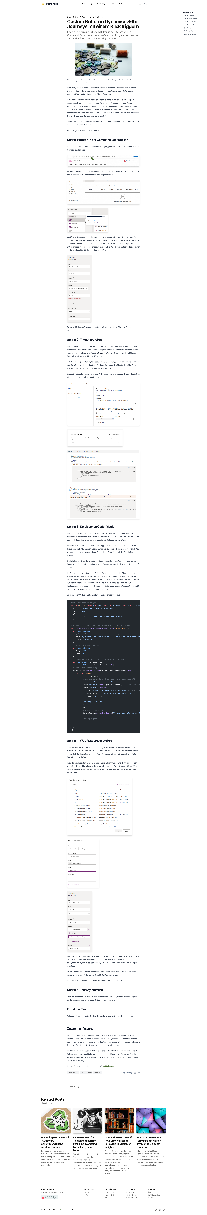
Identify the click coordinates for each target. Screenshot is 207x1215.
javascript (97, 1072)
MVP (85, 1198)
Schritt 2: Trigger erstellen (191, 19)
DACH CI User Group (133, 1198)
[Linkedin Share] (135, 1072)
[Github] (164, 1210)
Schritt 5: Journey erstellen (191, 28)
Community (101, 4)
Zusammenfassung (190, 34)
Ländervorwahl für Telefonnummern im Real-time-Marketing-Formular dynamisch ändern (85, 1144)
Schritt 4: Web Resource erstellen (191, 25)
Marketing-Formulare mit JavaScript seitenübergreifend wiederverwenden (55, 1142)
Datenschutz (53, 1192)
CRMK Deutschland (154, 1195)
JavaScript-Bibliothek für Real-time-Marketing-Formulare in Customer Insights (119, 1142)
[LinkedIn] (156, 1210)
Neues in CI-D (109, 1195)
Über (112, 4)
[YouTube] (160, 1210)
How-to (91, 17)
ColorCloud (130, 1192)
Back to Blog (74, 1087)
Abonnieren (159, 4)
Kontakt (61, 1192)
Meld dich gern (109, 1066)
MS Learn (108, 1198)
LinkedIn (86, 1192)
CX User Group (131, 1195)
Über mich (151, 1192)
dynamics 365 (73, 1072)
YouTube (86, 1195)
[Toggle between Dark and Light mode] (140, 4)
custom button (86, 1072)
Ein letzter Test (188, 31)
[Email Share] (138, 1072)
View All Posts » (47, 1103)
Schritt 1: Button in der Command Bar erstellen (191, 15)
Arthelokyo (61, 1210)
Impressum (44, 1192)
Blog (90, 4)
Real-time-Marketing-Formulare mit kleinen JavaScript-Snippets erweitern (148, 1142)
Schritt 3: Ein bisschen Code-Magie (191, 22)
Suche (123, 4)
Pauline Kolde (47, 1189)
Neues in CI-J (109, 1192)
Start (83, 4)
